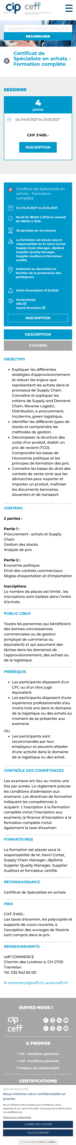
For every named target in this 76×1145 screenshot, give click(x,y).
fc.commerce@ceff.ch (24, 983)
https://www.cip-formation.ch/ (44, 8)
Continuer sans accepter (15, 1088)
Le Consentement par (38, 1142)
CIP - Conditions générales (39, 1054)
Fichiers (38, 345)
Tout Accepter (38, 1132)
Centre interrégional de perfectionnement (12, 8)
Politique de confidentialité (39, 1068)
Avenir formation (29, 308)
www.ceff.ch (56, 983)
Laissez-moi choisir (38, 1124)
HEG (19, 304)
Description (38, 334)
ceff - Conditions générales (39, 1061)
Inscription (38, 147)
